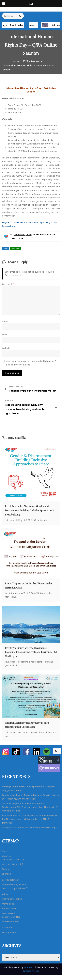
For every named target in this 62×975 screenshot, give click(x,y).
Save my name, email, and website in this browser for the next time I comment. (31, 363)
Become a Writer (10, 921)
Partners (6, 869)
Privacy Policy (9, 932)
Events (6, 248)
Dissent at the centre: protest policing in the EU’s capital (30, 827)
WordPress (29, 967)
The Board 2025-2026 (13, 859)
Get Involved (8, 913)
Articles (6, 894)
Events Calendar (10, 879)
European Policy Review (14, 884)
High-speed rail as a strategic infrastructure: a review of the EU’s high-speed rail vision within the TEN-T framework (30, 819)
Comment (8, 284)
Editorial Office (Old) (12, 864)
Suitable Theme (31, 971)
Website (6, 348)
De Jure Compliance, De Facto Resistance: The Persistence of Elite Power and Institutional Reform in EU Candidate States (30, 807)
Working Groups (10, 908)
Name (6, 321)
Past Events (15, 248)
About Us (6, 856)
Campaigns (8, 903)
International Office (12, 898)
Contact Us (8, 927)
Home (5, 851)
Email (5, 334)
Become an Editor (11, 917)
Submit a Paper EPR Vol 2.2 (15, 888)
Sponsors (6, 873)
